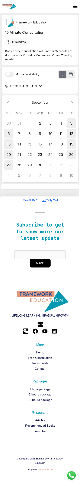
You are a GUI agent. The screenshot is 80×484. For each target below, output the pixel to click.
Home (40, 352)
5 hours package (40, 394)
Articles (40, 420)
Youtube (40, 431)
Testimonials (40, 363)
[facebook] (35, 331)
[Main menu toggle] (75, 6)
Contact (40, 368)
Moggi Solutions (46, 469)
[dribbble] (54, 331)
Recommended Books (40, 425)
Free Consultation (40, 357)
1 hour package (40, 389)
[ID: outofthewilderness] (25, 331)
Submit (40, 263)
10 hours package (40, 399)
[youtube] (45, 331)
